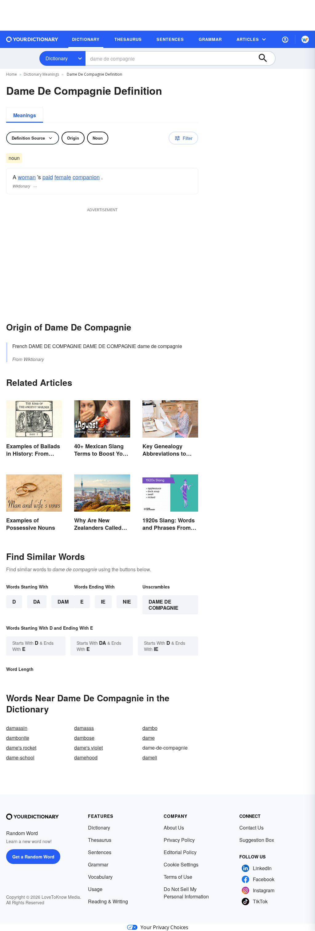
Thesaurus (99, 839)
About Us (174, 827)
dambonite (17, 737)
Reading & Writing (108, 901)
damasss (84, 727)
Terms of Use (178, 876)
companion (86, 177)
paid (47, 177)
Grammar (98, 864)
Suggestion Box (256, 839)
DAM (63, 601)
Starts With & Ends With (33, 645)
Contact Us (251, 827)
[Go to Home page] (32, 39)
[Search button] (266, 58)
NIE (127, 601)
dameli (149, 757)
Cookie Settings (181, 864)
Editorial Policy (180, 852)
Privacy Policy (179, 839)
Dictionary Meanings (41, 74)
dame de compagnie (163, 604)
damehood (86, 757)
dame (148, 737)
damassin (16, 727)
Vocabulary (100, 876)
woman (27, 177)
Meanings (24, 115)
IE (103, 601)
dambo (150, 727)
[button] (285, 39)
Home (11, 74)
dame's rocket (21, 747)
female (62, 177)
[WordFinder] (305, 39)
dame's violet (88, 747)
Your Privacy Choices (164, 927)
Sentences (99, 852)
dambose (84, 737)
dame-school (20, 757)
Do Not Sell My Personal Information (186, 892)
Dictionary (57, 58)
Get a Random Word (33, 857)
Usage (95, 889)
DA (36, 601)
